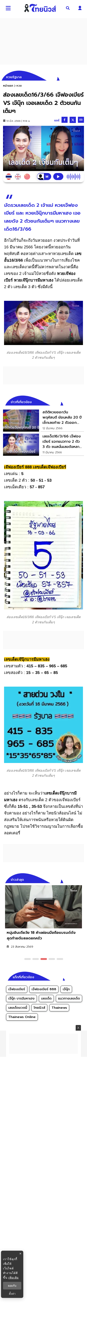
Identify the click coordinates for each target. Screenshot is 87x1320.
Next (82, 879)
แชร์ (56, 120)
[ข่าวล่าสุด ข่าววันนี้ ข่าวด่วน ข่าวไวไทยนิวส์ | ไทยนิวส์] (40, 8)
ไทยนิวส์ (39, 1007)
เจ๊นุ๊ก (66, 989)
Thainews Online (22, 1017)
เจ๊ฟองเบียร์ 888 (44, 989)
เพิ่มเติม (13, 1277)
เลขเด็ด (46, 998)
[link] (43, 421)
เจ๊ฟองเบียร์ (16, 989)
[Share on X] (73, 120)
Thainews (59, 1007)
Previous (75, 879)
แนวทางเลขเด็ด (69, 998)
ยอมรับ (12, 1285)
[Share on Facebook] (65, 120)
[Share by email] (81, 120)
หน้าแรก (8, 86)
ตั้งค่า (12, 1293)
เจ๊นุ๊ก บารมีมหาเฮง (21, 998)
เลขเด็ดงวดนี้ (17, 1007)
